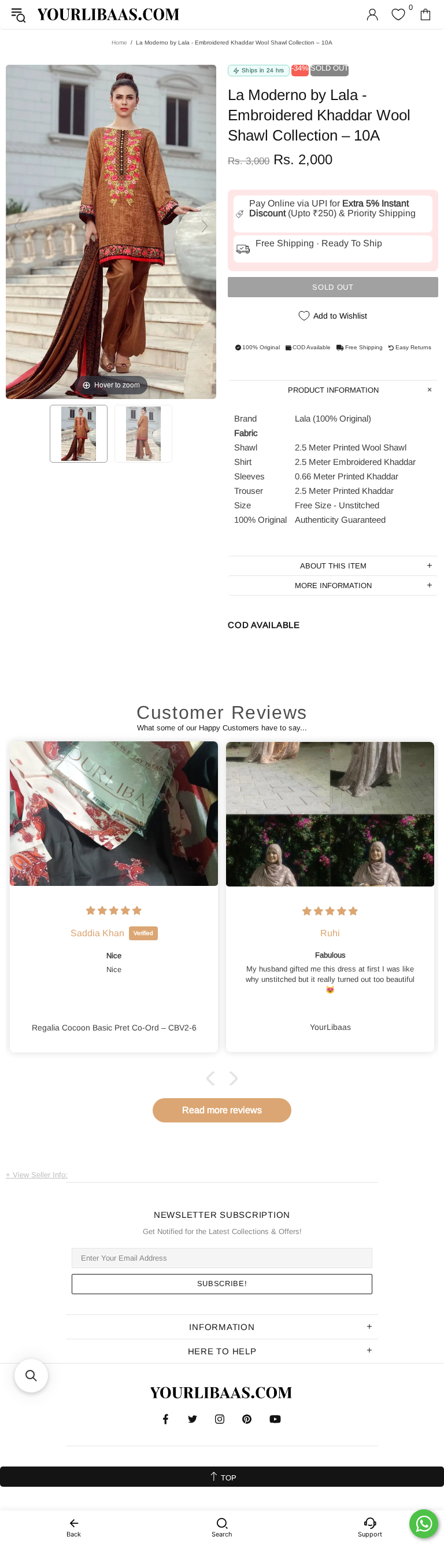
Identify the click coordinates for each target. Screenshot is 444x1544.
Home (119, 42)
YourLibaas (109, 14)
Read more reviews (222, 1110)
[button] (213, 1078)
